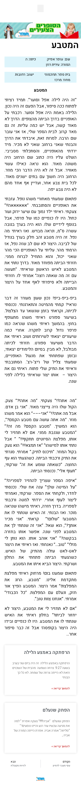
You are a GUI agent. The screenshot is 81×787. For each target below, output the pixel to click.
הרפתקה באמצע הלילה (47, 652)
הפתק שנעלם (56, 710)
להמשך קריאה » (61, 688)
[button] (40, 8)
